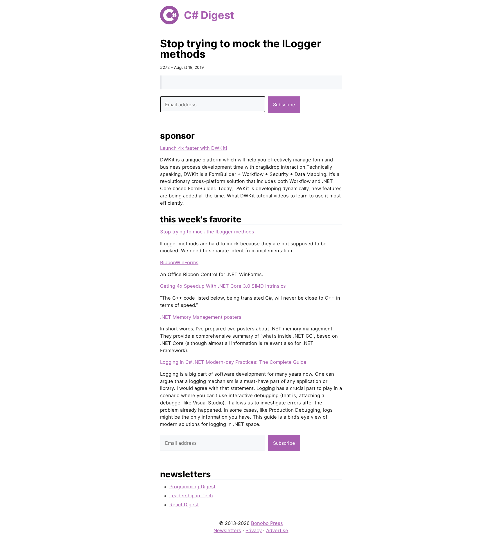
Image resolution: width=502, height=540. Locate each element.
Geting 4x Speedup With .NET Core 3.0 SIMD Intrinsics (223, 286)
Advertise (277, 530)
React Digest (184, 504)
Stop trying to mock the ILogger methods (207, 232)
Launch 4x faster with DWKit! (193, 148)
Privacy (253, 530)
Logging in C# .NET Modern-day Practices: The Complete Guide (233, 362)
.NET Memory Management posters (200, 317)
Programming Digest (192, 486)
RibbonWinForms (179, 262)
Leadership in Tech (191, 495)
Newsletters (227, 530)
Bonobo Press (267, 523)
